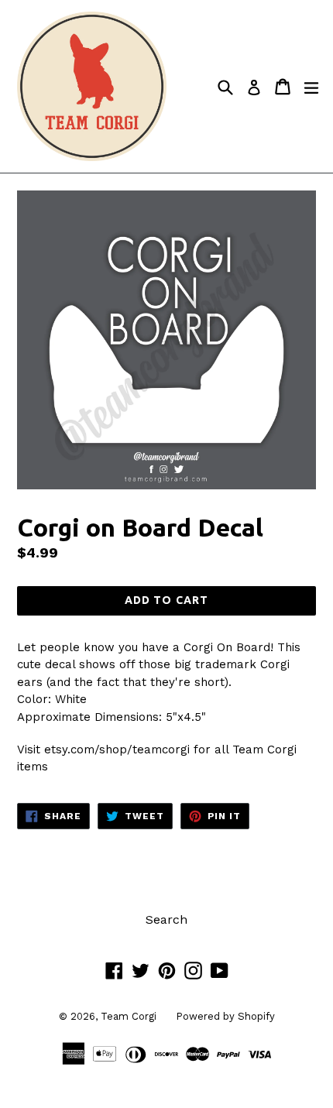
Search (166, 919)
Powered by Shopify (225, 1016)
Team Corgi (128, 1016)
